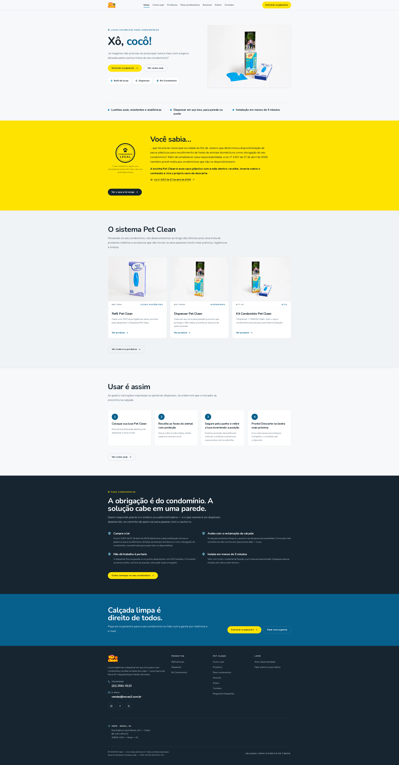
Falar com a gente (277, 629)
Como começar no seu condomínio (131, 575)
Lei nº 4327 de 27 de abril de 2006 (172, 179)
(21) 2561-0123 (122, 686)
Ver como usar (156, 68)
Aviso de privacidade (265, 662)
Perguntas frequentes (223, 693)
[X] (128, 706)
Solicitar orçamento (276, 5)
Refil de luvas (121, 80)
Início (146, 5)
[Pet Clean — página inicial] (112, 5)
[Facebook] (120, 706)
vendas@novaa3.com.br (126, 697)
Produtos (172, 5)
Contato (229, 5)
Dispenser (144, 80)
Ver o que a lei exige (123, 192)
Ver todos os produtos (124, 349)
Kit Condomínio (168, 80)
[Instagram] (111, 706)
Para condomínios (190, 5)
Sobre (218, 5)
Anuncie (207, 5)
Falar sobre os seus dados (268, 667)
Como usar (158, 5)
